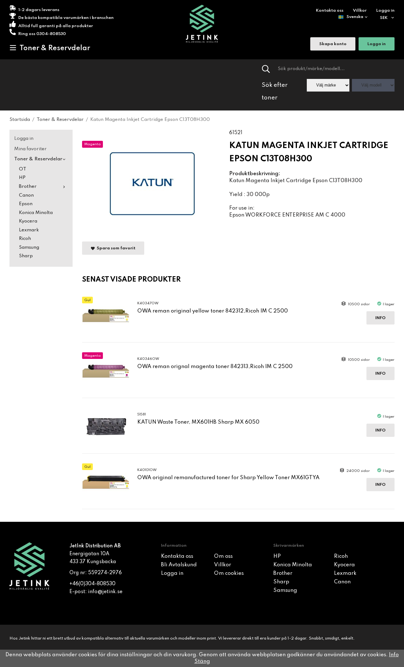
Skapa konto (333, 44)
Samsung (29, 247)
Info (380, 318)
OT (22, 169)
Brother (28, 186)
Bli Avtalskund (179, 565)
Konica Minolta (36, 212)
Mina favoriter (30, 149)
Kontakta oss (329, 11)
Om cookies (229, 573)
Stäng (202, 661)
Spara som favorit (115, 248)
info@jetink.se (105, 591)
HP (22, 177)
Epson (26, 203)
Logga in (385, 11)
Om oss (223, 556)
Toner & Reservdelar (55, 48)
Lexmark (29, 230)
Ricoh (25, 238)
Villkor (360, 11)
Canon (26, 195)
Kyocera (28, 221)
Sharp (26, 256)
